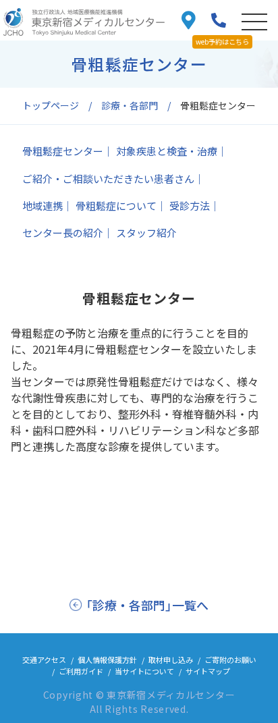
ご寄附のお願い (230, 659)
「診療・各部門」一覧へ (147, 605)
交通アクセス (44, 659)
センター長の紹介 (62, 232)
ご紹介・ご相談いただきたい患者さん (108, 178)
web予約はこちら (222, 41)
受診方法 (189, 205)
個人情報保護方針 (107, 659)
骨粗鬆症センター (62, 151)
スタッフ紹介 (146, 232)
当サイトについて (144, 671)
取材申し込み (170, 659)
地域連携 (42, 205)
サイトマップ (208, 671)
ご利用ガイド (81, 671)
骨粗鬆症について (116, 205)
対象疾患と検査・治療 (166, 151)
